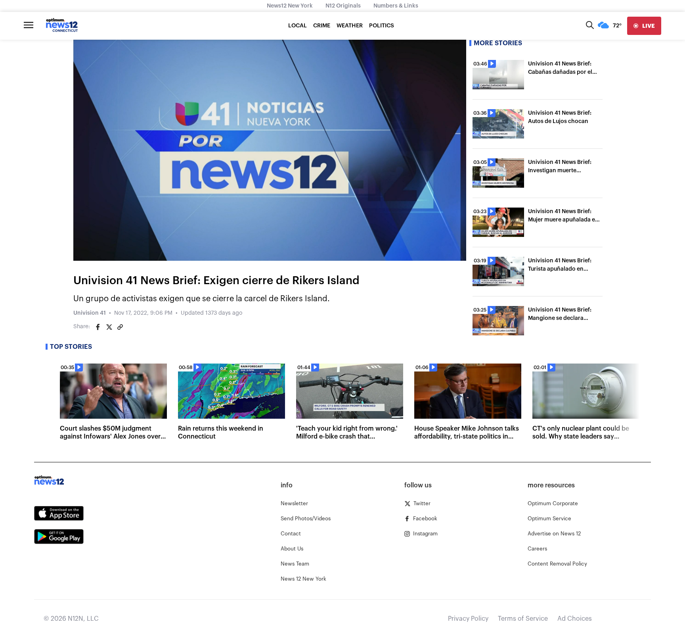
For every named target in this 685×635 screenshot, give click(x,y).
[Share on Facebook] (98, 327)
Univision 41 (89, 313)
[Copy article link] (120, 327)
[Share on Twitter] (109, 327)
